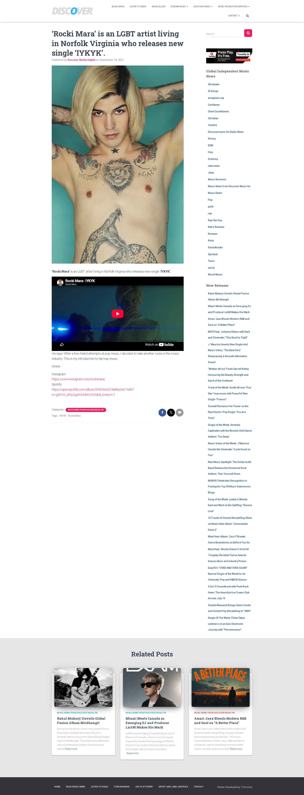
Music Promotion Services (233, 6)
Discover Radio (202, 6)
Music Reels (215, 193)
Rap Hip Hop (215, 220)
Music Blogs (158, 6)
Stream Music (178, 6)
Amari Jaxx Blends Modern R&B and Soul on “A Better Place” (220, 720)
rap (210, 213)
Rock (211, 240)
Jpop (211, 172)
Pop (210, 199)
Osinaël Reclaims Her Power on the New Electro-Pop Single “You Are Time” (228, 412)
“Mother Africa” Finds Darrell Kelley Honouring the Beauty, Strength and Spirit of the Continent (228, 374)
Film (210, 152)
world (211, 267)
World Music (215, 274)
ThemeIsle (246, 787)
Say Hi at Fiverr (144, 786)
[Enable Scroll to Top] (297, 788)
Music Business (217, 179)
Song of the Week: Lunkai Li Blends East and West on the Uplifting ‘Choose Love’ (230, 505)
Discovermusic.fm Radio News (226, 131)
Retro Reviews (216, 227)
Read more (71, 748)
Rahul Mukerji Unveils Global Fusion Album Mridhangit (81, 720)
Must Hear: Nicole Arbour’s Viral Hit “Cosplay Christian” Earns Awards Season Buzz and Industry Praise (228, 555)
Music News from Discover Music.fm (86, 410)
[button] (187, 6)
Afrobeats (213, 84)
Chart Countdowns (218, 111)
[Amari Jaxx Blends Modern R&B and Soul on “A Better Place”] (221, 687)
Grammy (213, 159)
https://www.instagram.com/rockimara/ (78, 379)
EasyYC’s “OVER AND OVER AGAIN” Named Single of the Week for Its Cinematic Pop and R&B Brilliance (227, 573)
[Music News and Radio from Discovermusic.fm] (72, 11)
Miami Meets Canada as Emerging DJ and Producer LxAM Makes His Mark (147, 722)
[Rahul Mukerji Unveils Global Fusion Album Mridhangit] (83, 687)
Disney (212, 138)
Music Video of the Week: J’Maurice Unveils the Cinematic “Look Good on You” (229, 449)
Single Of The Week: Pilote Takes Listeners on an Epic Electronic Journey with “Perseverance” (226, 623)
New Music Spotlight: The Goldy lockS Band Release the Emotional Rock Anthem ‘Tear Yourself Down (229, 468)
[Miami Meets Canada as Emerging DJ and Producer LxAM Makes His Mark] (152, 687)
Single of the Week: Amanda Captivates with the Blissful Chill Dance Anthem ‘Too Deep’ (230, 430)
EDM (210, 145)
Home (57, 786)
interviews (214, 165)
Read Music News (75, 786)
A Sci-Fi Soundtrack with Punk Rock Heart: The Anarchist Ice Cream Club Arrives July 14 (228, 592)
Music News (118, 6)
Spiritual (213, 254)
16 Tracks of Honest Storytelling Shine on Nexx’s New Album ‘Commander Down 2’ (230, 523)
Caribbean (214, 104)
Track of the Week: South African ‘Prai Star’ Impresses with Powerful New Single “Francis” (229, 393)
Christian (213, 118)
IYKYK (62, 415)
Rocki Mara (74, 415)
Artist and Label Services (173, 786)
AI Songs (213, 91)
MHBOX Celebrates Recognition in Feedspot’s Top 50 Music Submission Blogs (229, 486)
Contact (233, 15)
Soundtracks (215, 247)
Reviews (212, 233)
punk (210, 206)
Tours (211, 261)
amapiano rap (216, 97)
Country (212, 125)
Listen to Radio (138, 6)
